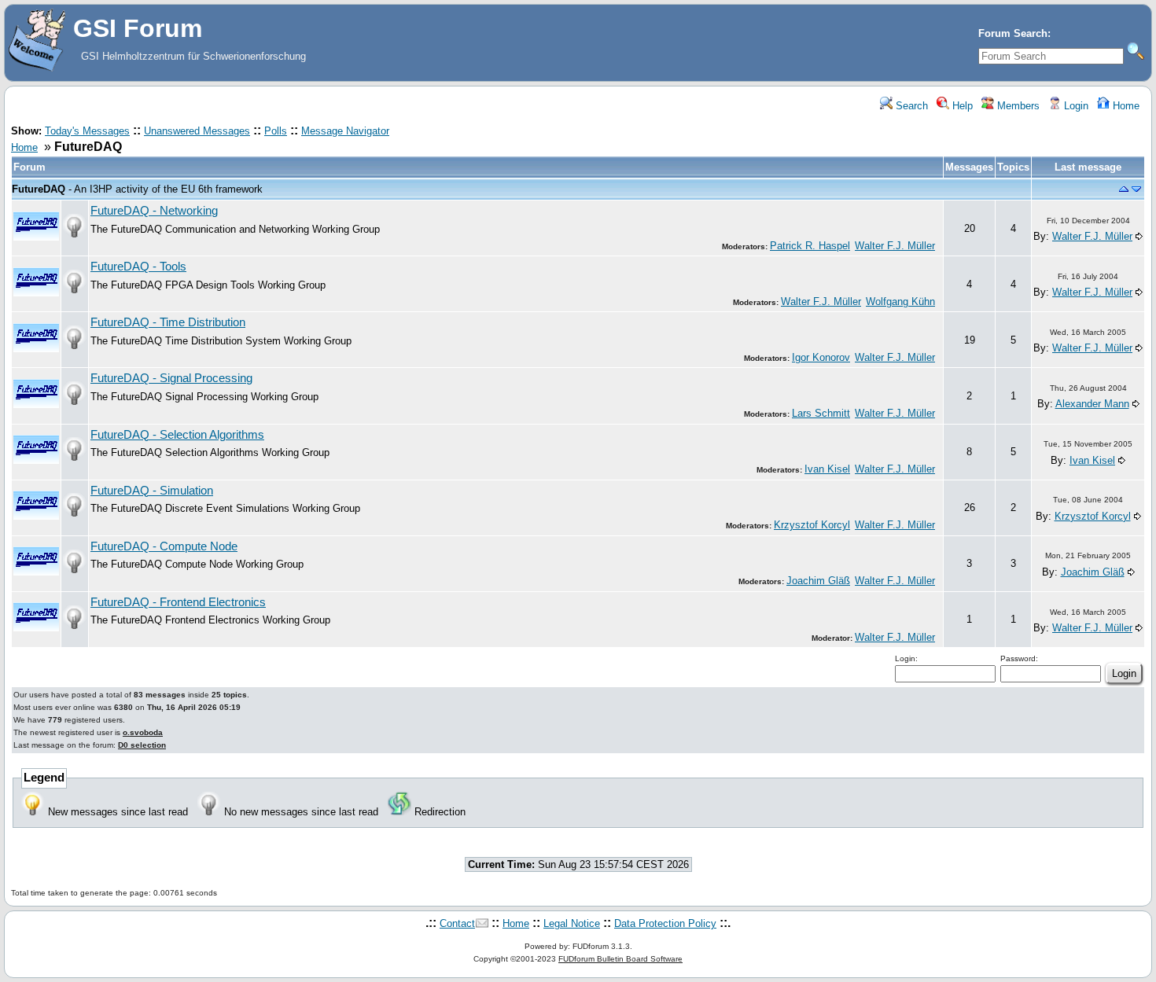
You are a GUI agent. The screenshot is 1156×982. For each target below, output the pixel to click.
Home (1124, 106)
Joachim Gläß (818, 581)
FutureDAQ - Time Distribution (167, 322)
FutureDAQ (38, 189)
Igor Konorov (821, 357)
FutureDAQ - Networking (154, 210)
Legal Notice (571, 923)
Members (1017, 106)
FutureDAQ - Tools (138, 266)
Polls (275, 131)
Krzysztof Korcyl (812, 525)
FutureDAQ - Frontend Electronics (178, 602)
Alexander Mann (1092, 404)
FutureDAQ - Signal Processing (171, 378)
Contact (457, 923)
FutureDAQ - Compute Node (163, 546)
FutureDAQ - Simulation (151, 490)
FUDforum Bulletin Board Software (620, 958)
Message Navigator (345, 131)
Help (961, 106)
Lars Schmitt (821, 413)
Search (910, 106)
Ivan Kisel (827, 469)
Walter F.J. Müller (895, 246)
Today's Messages (87, 131)
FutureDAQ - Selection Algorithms (177, 434)
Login (1074, 106)
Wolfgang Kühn (900, 301)
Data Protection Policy (665, 923)
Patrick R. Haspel (810, 246)
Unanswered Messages (197, 131)
